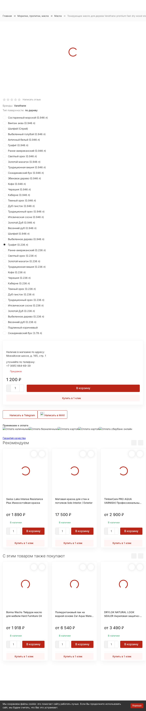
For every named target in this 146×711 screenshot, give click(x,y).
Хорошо (137, 705)
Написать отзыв (32, 99)
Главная (7, 15)
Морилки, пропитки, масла (33, 15)
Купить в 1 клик (71, 398)
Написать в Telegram (22, 415)
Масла (58, 15)
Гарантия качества (14, 438)
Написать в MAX (55, 415)
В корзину (83, 388)
